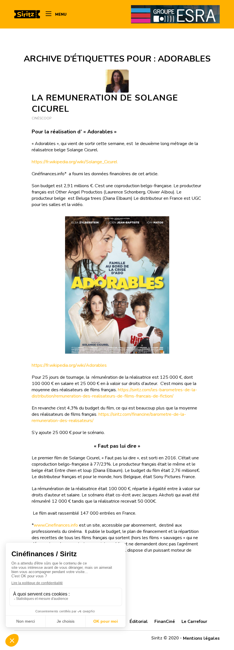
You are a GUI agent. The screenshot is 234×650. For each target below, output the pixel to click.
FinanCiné (164, 621)
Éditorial (139, 621)
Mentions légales (201, 638)
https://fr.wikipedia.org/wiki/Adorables (69, 365)
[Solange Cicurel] (117, 81)
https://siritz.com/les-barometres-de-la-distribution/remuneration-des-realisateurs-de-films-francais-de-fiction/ (114, 393)
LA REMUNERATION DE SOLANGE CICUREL (105, 103)
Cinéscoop (41, 118)
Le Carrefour (194, 621)
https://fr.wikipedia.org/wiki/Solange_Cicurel (74, 162)
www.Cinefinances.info (56, 525)
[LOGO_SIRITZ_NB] (27, 14)
